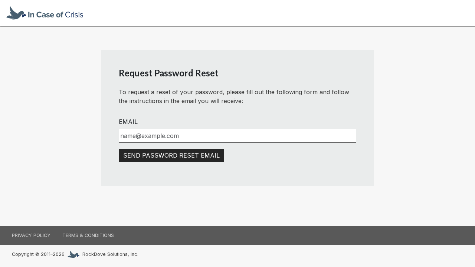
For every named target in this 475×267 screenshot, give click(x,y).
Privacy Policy (31, 235)
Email (128, 121)
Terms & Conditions (88, 235)
